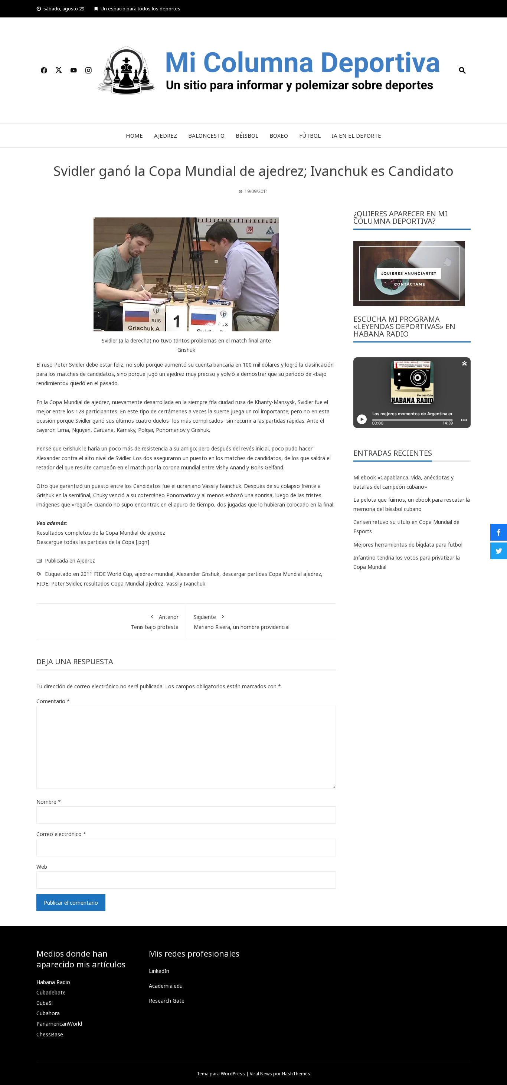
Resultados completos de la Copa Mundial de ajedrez (100, 532)
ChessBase (49, 1034)
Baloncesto (206, 135)
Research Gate (166, 1000)
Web (41, 866)
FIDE (42, 583)
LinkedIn (159, 970)
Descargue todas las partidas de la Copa (85, 541)
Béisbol (247, 135)
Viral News (261, 1074)
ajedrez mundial (154, 573)
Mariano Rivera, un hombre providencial (242, 621)
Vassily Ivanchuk (185, 583)
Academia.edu (166, 985)
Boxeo (278, 135)
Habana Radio (53, 982)
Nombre (48, 801)
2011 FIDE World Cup (106, 573)
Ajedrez (165, 135)
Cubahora (48, 1013)
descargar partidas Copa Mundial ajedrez (271, 573)
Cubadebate (51, 992)
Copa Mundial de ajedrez (79, 402)
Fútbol (310, 135)
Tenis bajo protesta (155, 621)
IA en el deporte (356, 135)
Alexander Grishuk (197, 573)
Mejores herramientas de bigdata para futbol (407, 544)
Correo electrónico (61, 833)
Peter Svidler (66, 583)
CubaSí (44, 1002)
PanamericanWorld (59, 1023)
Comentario (53, 701)
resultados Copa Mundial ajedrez (123, 583)
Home (134, 135)
